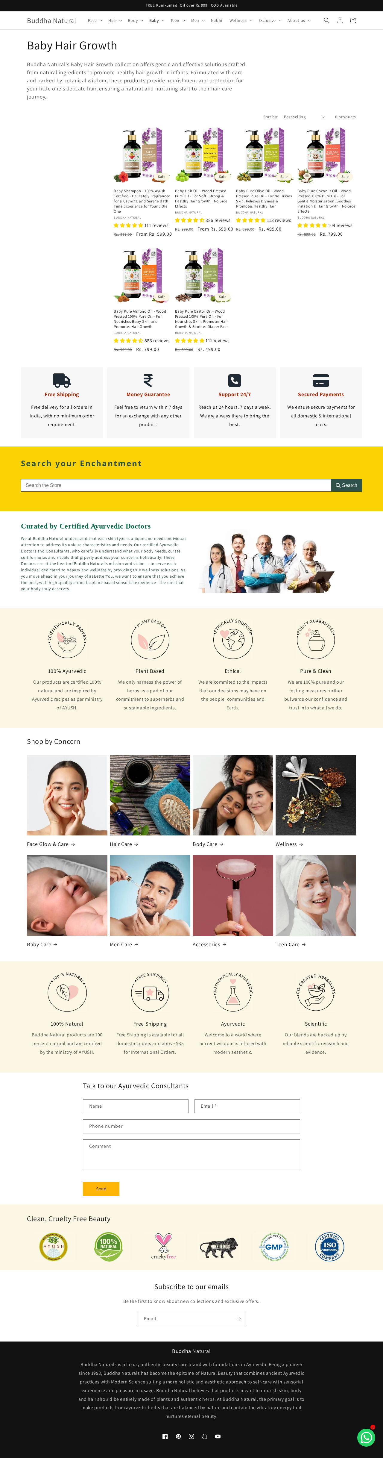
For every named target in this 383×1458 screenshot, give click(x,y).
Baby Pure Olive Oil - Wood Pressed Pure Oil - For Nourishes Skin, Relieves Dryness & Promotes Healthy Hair (264, 199)
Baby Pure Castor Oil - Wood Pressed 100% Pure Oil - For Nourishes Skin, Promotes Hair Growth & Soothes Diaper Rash (202, 319)
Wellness (286, 844)
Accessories (206, 944)
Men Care (121, 944)
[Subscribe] (238, 1319)
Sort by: (270, 116)
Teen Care (288, 944)
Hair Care (121, 844)
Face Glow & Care (48, 844)
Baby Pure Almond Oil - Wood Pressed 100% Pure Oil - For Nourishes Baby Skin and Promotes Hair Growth (140, 319)
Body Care (205, 844)
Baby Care (39, 944)
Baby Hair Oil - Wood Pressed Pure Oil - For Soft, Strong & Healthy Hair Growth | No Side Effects (201, 199)
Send (101, 1188)
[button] (94, 20)
